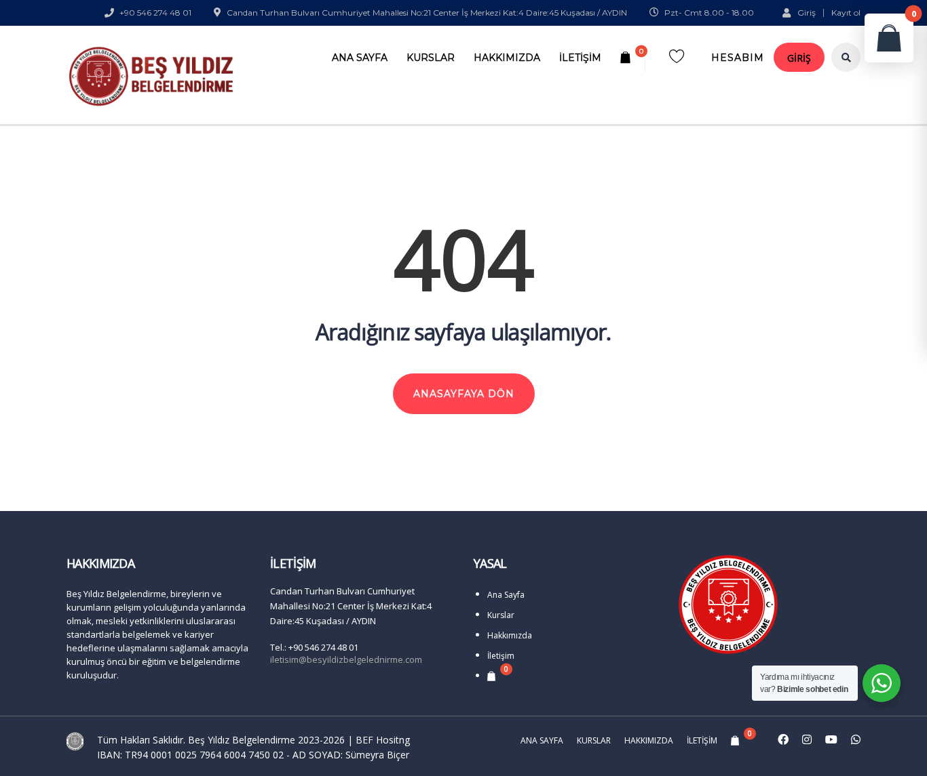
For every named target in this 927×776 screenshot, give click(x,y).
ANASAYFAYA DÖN (463, 394)
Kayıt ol (845, 13)
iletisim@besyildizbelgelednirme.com (346, 659)
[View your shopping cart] (627, 57)
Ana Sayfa (359, 58)
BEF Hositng (383, 739)
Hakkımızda (507, 58)
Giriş (806, 12)
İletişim (580, 58)
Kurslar (430, 58)
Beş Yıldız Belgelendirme (241, 739)
